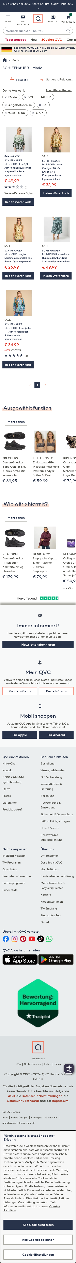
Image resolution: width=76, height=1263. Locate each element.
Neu (33, 40)
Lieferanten (9, 802)
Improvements (27, 1122)
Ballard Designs (19, 1117)
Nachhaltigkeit (50, 869)
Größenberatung (51, 777)
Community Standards (23, 1101)
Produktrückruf (12, 809)
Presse (6, 795)
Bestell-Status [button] (56, 691)
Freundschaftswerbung (17, 876)
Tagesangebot (15, 40)
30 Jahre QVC (51, 40)
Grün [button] (39, 113)
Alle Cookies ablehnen (38, 1240)
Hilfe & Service (50, 828)
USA (18, 1064)
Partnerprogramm (13, 883)
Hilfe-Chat (9, 763)
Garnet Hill (51, 1117)
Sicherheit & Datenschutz (57, 814)
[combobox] (34, 31)
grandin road (9, 1122)
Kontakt (7, 770)
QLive (6, 789)
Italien (47, 1064)
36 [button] (44, 105)
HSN (5, 1117)
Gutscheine (9, 869)
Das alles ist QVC (51, 862)
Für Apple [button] (19, 735)
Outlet (45, 922)
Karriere (46, 894)
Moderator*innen (52, 901)
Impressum (60, 1101)
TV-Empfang (49, 908)
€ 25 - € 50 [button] (16, 113)
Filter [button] (22, 79)
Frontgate (36, 1117)
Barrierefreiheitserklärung (57, 876)
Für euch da (9, 890)
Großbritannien (32, 1064)
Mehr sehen (16, 422)
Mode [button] (12, 97)
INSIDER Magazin (14, 855)
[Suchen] (69, 30)
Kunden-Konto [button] (20, 691)
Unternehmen (50, 855)
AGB (11, 1096)
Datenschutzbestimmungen (42, 1096)
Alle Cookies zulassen (38, 1225)
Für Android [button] (56, 735)
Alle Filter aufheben (59, 90)
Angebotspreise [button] (20, 105)
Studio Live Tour (51, 915)
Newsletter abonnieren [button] (38, 644)
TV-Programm (11, 862)
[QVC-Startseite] (4, 60)
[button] (7, 20)
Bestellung (48, 763)
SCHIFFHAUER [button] (39, 97)
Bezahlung (47, 795)
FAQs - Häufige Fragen (55, 821)
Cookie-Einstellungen (38, 1255)
